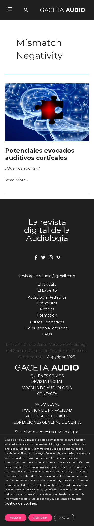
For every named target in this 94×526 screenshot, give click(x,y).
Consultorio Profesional (47, 328)
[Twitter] (43, 257)
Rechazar (40, 517)
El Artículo (47, 284)
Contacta (47, 394)
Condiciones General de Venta (47, 422)
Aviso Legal (47, 404)
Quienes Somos (47, 376)
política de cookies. (21, 503)
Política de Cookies (47, 416)
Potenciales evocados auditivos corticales (39, 154)
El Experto (47, 290)
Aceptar (15, 517)
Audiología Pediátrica (47, 297)
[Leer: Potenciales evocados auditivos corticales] (47, 112)
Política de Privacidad (47, 410)
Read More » (16, 180)
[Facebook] (36, 257)
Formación (47, 315)
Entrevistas (47, 303)
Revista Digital (47, 381)
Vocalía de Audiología (47, 387)
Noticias (47, 309)
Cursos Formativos (47, 322)
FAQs (47, 334)
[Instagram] (51, 257)
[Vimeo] (58, 257)
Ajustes (64, 517)
